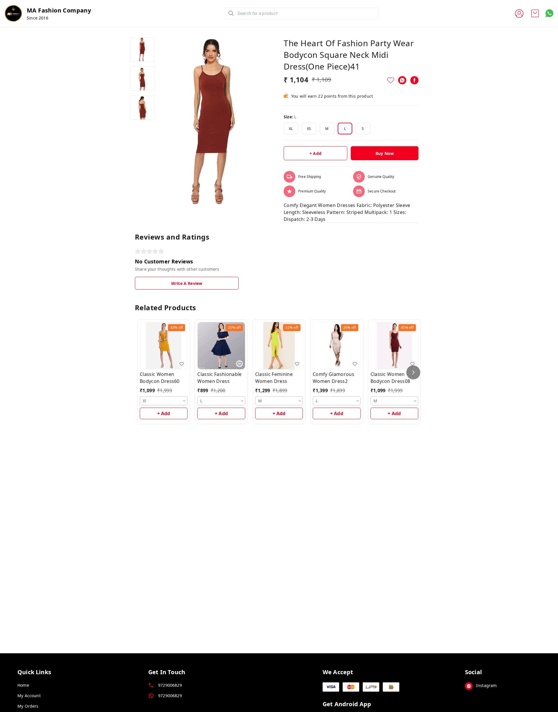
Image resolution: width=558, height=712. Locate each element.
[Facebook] (414, 80)
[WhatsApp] (402, 80)
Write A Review (186, 283)
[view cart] (535, 13)
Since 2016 (37, 18)
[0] (535, 13)
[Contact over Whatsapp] (549, 13)
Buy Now (384, 153)
